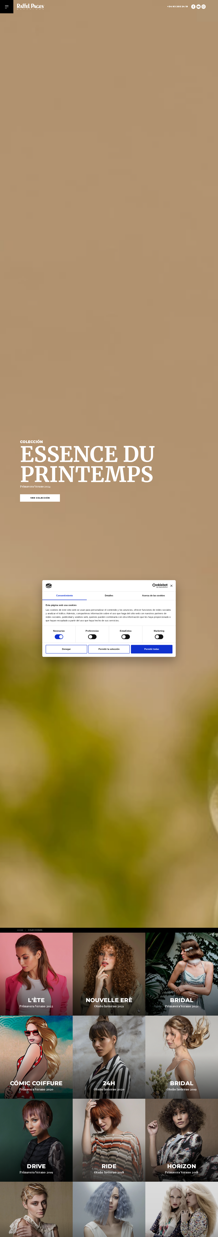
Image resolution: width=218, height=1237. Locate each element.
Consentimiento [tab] (64, 595)
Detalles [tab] (109, 595)
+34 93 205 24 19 (177, 6)
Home (20, 930)
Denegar (66, 649)
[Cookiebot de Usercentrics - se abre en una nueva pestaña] (155, 586)
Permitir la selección (109, 649)
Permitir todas (151, 649)
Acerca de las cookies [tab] (153, 595)
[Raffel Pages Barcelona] (35, 7)
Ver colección (40, 498)
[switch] (92, 636)
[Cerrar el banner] (171, 586)
